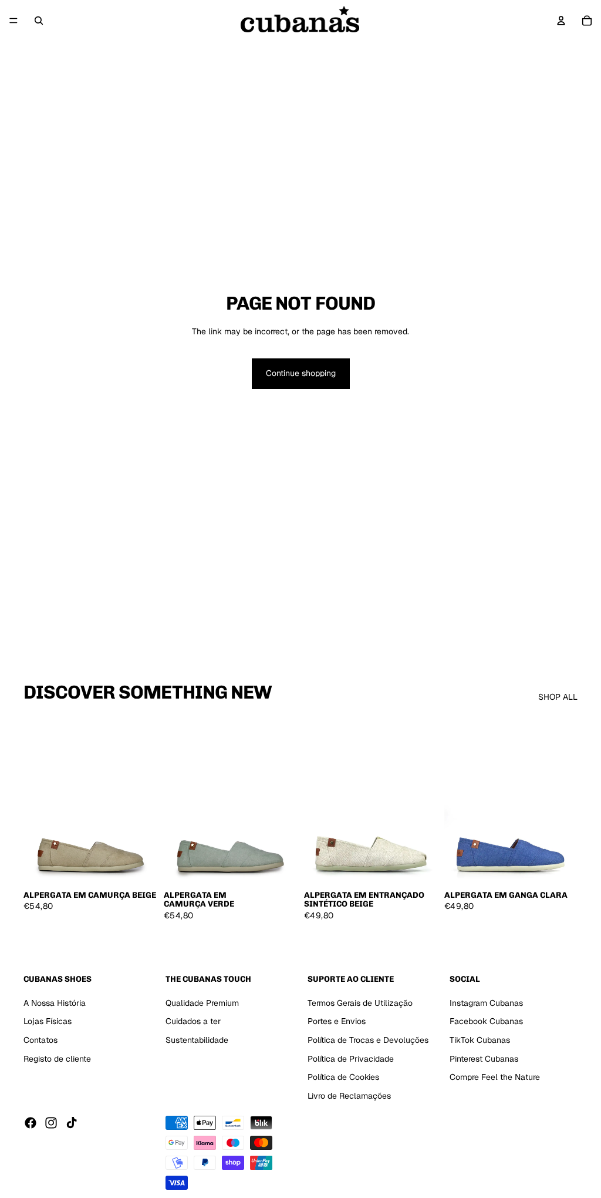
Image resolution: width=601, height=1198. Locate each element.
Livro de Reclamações (349, 1095)
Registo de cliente (57, 1058)
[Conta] (561, 20)
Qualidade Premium (202, 1003)
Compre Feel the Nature (495, 1077)
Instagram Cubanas (486, 1003)
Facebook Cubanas (486, 1021)
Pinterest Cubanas (484, 1058)
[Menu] (13, 20)
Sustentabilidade (197, 1040)
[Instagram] (51, 1123)
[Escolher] (138, 865)
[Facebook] (30, 1123)
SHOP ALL (558, 697)
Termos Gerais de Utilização (360, 1003)
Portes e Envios (337, 1021)
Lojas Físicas (47, 1021)
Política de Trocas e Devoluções (368, 1040)
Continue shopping (301, 373)
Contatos (40, 1040)
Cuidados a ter (193, 1021)
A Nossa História (54, 1003)
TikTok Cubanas (480, 1040)
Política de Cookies (343, 1077)
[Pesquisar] (39, 20)
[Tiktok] (72, 1123)
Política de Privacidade (351, 1058)
